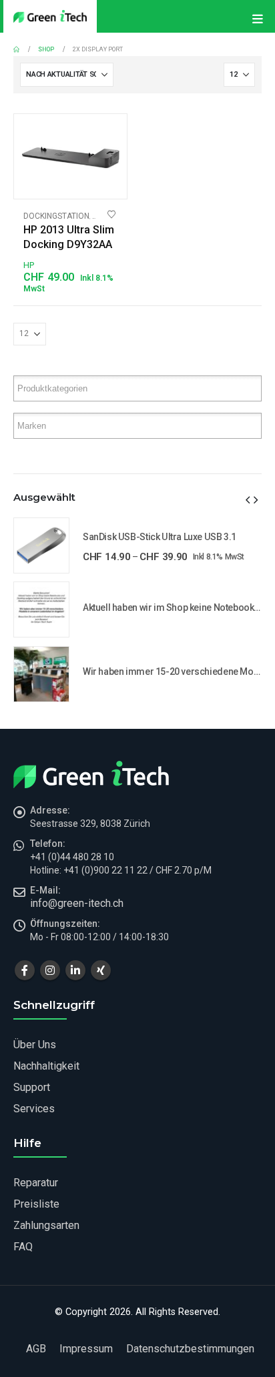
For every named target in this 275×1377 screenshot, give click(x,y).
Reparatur (35, 1182)
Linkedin (75, 970)
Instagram (50, 970)
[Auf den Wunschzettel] (111, 214)
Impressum (86, 1348)
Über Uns (34, 1044)
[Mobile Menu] (258, 22)
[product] (70, 156)
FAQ (23, 1246)
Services (34, 1108)
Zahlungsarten (46, 1225)
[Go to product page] (41, 545)
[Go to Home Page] (16, 49)
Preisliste (36, 1204)
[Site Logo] (50, 16)
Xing (101, 970)
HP (28, 265)
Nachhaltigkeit (46, 1066)
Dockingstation (56, 216)
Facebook (25, 970)
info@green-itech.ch (76, 903)
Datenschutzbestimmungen (190, 1348)
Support (31, 1087)
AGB (36, 1348)
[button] (248, 500)
